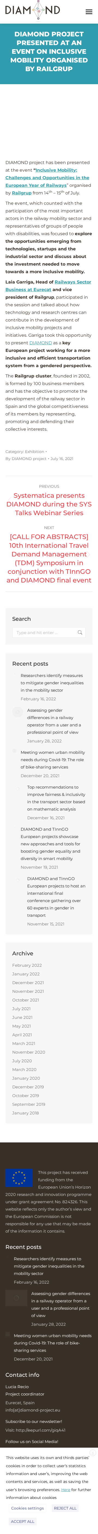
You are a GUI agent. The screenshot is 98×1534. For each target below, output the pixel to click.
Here (65, 1489)
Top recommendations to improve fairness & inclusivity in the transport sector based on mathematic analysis (56, 798)
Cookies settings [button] (27, 1508)
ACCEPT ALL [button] (22, 1521)
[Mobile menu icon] (89, 11)
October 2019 (25, 1095)
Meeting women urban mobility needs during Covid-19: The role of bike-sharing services (53, 760)
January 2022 (26, 974)
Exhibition (34, 451)
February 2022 (27, 965)
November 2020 (28, 1052)
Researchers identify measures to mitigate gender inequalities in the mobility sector (52, 683)
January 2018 (25, 1113)
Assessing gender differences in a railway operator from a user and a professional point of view (54, 721)
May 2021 (21, 1026)
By (26, 458)
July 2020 (22, 1060)
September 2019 (28, 1104)
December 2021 (28, 982)
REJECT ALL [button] (65, 1508)
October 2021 (25, 1000)
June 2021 (22, 1017)
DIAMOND (40, 342)
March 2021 (23, 1043)
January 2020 (26, 1078)
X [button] (93, 1453)
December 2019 (28, 1086)
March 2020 (24, 1069)
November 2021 (28, 991)
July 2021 (21, 1008)
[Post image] (14, 674)
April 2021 (22, 1034)
